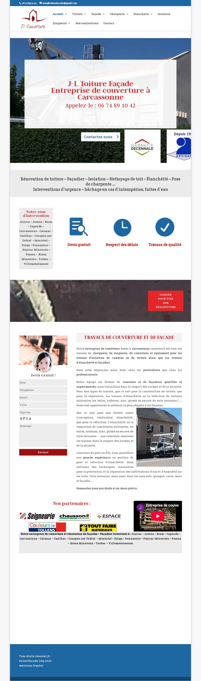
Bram (48, 222)
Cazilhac (26, 235)
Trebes (43, 259)
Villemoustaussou (36, 264)
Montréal (41, 240)
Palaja (26, 245)
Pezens (30, 254)
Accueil (58, 14)
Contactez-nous (98, 136)
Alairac (25, 222)
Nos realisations (87, 23)
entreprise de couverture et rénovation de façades (63, 534)
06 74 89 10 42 (117, 105)
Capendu (36, 226)
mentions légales (31, 665)
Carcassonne (28, 231)
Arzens (37, 222)
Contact (108, 23)
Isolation (164, 14)
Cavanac (45, 231)
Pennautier (40, 245)
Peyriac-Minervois (35, 249)
